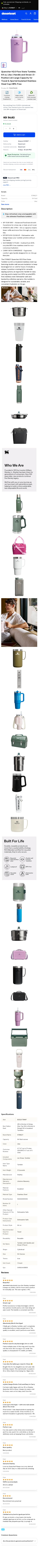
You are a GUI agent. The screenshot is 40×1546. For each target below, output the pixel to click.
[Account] (31, 13)
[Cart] (35, 13)
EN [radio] (19, 8)
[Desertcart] (9, 13)
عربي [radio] (23, 8)
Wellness (4, 19)
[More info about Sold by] (30, 141)
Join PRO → (7, 185)
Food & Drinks (26, 19)
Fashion (36, 19)
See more (5, 204)
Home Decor (14, 19)
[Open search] (26, 13)
